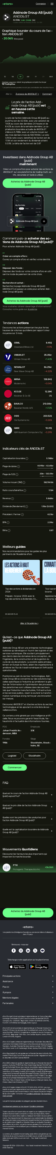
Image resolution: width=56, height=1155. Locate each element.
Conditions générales (33, 1094)
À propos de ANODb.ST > (27, 94)
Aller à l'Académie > (29, 623)
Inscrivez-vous (7, 82)
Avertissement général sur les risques (16, 1106)
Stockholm (35, 755)
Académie (32, 309)
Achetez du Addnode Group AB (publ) (28, 183)
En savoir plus (11, 614)
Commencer (15, 767)
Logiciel (12, 755)
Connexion (41, 4)
